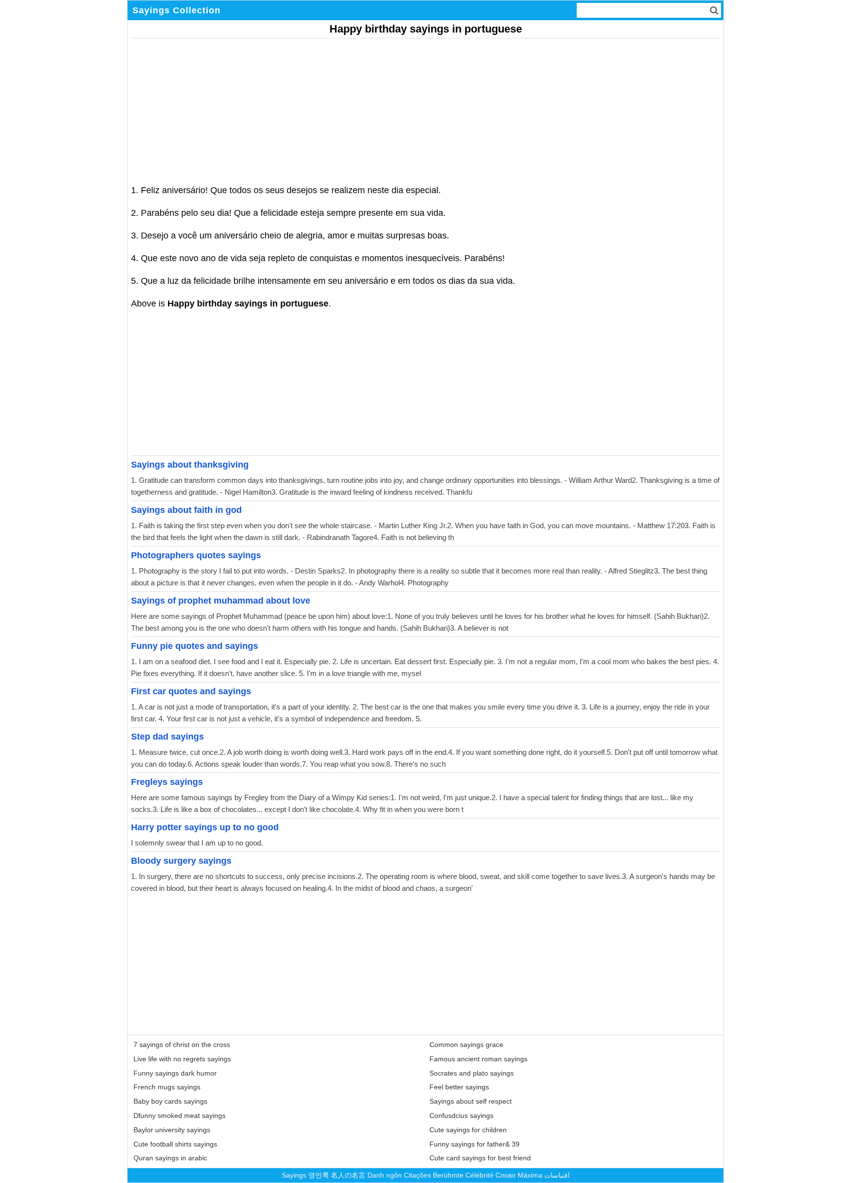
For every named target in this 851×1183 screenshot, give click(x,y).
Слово (505, 1175)
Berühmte (448, 1175)
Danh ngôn (384, 1175)
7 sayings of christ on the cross (181, 1044)
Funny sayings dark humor (175, 1073)
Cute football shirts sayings (175, 1144)
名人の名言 (348, 1175)
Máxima (530, 1175)
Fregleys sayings (167, 782)
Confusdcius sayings (461, 1115)
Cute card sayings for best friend (480, 1158)
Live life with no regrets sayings (182, 1059)
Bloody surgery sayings (181, 861)
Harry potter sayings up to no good (205, 827)
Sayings (294, 1175)
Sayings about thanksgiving (190, 465)
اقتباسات (557, 1175)
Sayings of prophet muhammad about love (220, 601)
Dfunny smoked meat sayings (179, 1115)
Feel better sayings (459, 1087)
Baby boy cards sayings (170, 1101)
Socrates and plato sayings (471, 1073)
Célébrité (479, 1175)
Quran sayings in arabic (170, 1158)
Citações (417, 1175)
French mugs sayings (166, 1087)
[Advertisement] (425, 107)
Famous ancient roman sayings (478, 1059)
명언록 (318, 1175)
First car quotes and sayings (191, 691)
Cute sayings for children (468, 1130)
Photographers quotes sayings (196, 555)
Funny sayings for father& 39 (474, 1144)
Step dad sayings (167, 737)
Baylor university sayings (171, 1130)
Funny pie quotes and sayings (194, 646)
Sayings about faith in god (186, 510)
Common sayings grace (466, 1044)
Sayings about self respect (470, 1101)
